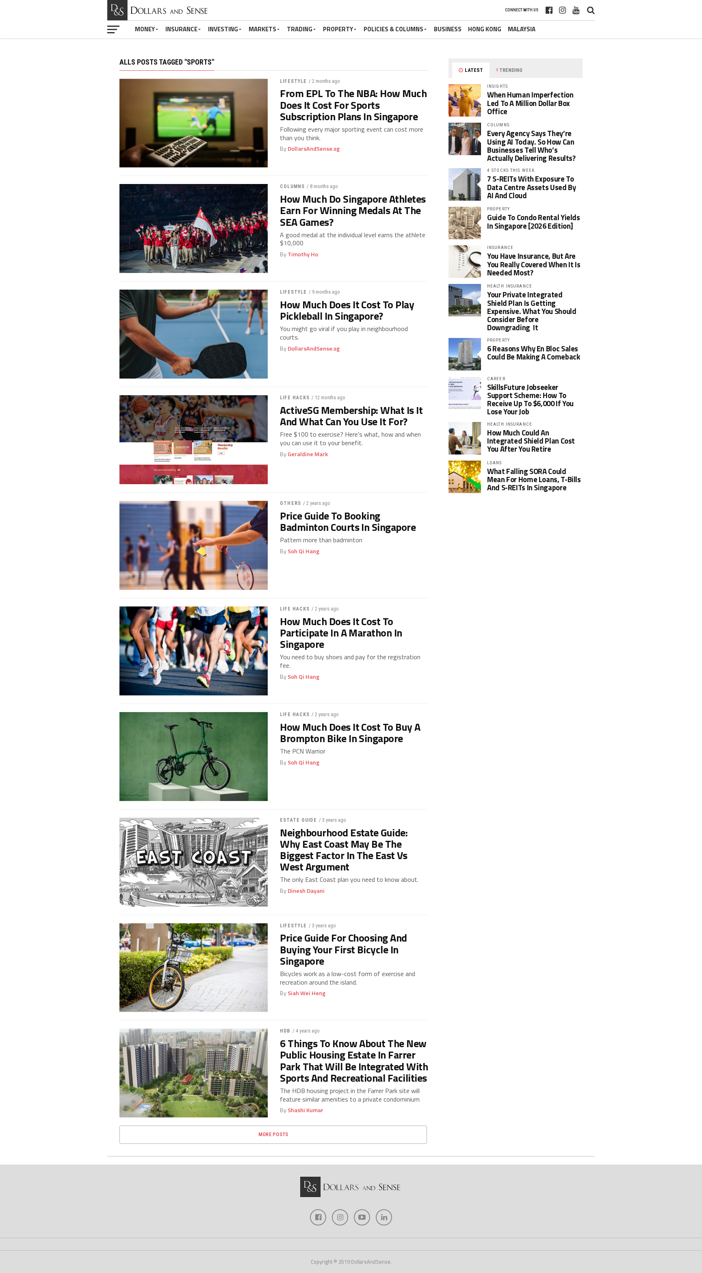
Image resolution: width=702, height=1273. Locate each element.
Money (145, 29)
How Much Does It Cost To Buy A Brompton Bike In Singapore (350, 732)
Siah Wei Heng (306, 993)
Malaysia (521, 29)
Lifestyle (293, 81)
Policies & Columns (393, 29)
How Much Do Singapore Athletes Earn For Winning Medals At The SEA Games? (353, 210)
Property (338, 29)
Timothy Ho (303, 254)
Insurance (181, 29)
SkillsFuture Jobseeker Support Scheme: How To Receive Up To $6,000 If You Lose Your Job (530, 399)
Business (448, 29)
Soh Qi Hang (303, 551)
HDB (285, 1031)
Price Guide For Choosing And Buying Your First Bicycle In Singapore (343, 949)
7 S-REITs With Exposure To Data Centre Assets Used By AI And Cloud (531, 187)
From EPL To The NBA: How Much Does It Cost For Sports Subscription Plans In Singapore (353, 105)
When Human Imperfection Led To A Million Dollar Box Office (530, 103)
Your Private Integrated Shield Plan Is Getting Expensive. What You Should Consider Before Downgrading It (531, 311)
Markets (262, 29)
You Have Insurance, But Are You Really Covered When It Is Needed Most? (533, 264)
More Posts (273, 1134)
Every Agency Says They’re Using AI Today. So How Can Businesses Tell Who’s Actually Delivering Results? (531, 146)
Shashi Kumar (305, 1110)
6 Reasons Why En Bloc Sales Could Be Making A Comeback (533, 352)
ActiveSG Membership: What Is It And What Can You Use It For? (351, 416)
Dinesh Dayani (306, 890)
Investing (223, 29)
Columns (292, 186)
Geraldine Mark (308, 454)
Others (290, 503)
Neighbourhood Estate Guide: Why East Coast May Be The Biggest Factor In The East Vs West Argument (343, 850)
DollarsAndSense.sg (314, 148)
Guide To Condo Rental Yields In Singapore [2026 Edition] (533, 221)
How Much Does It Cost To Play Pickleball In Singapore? (347, 310)
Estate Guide (298, 820)
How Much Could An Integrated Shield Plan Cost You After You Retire (531, 441)
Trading (299, 29)
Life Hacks (295, 398)
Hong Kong (484, 29)
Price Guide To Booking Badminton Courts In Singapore (348, 521)
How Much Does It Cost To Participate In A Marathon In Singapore (341, 633)
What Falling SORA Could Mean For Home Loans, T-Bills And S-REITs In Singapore (534, 479)
